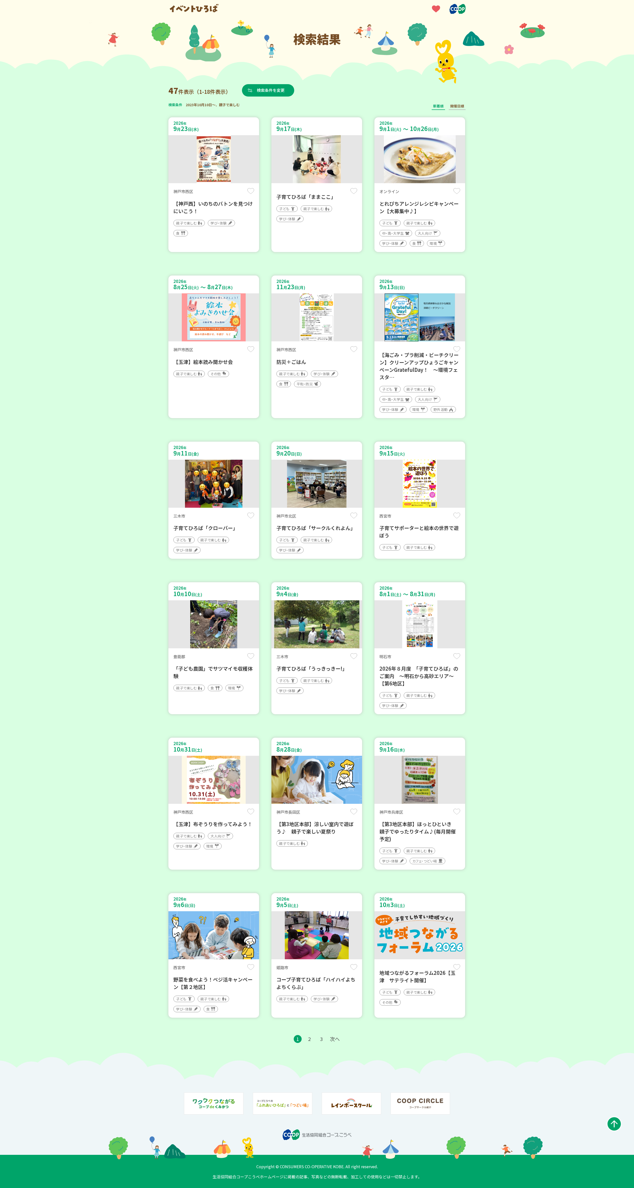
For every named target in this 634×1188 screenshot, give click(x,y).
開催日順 (457, 105)
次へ (335, 1038)
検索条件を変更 (271, 90)
